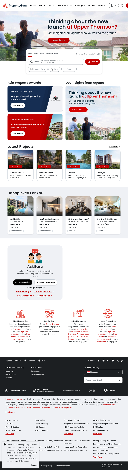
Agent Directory (41, 430)
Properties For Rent (102, 420)
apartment (24, 337)
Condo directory (52, 324)
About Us (9, 371)
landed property (16, 339)
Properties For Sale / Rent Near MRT (49, 442)
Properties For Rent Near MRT (47, 450)
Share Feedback (37, 375)
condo (13, 337)
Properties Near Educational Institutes (77, 442)
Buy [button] (32, 5)
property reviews (82, 329)
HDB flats (19, 407)
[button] (45, 282)
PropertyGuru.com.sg (14, 399)
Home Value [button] (52, 53)
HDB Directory (40, 427)
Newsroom (35, 371)
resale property (16, 329)
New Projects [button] (64, 5)
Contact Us (36, 367)
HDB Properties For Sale (74, 427)
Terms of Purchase (62, 466)
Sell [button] (50, 5)
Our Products (11, 375)
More (100, 5)
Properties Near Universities (75, 447)
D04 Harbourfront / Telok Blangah (106, 444)
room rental (101, 342)
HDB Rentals (98, 427)
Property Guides (12, 427)
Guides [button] (91, 5)
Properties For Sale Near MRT (47, 447)
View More (113, 146)
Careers (9, 378)
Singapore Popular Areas (104, 441)
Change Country (91, 368)
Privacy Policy (31, 453)
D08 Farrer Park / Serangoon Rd (106, 454)
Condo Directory (41, 424)
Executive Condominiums (34, 407)
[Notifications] (122, 5)
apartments (10, 407)
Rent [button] (41, 5)
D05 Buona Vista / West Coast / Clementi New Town (105, 449)
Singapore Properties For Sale (76, 424)
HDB (28, 334)
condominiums (109, 405)
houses (47, 407)
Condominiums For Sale (74, 430)
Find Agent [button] (80, 5)
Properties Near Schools (74, 450)
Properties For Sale (72, 420)
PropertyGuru (12, 420)
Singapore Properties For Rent (105, 424)
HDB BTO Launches (13, 430)
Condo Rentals (99, 430)
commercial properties (63, 407)
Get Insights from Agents (93, 113)
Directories (40, 420)
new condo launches (79, 332)
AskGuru (9, 424)
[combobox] (58, 61)
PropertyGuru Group (15, 367)
